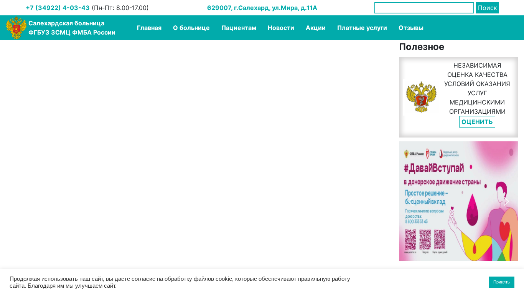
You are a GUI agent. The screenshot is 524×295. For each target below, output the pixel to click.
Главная (149, 27)
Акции (316, 27)
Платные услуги (362, 27)
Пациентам (238, 27)
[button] (411, 201)
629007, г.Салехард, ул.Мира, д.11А (262, 8)
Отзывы (411, 27)
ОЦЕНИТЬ (477, 122)
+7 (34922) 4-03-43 (58, 8)
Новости (281, 27)
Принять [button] (501, 282)
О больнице (191, 27)
